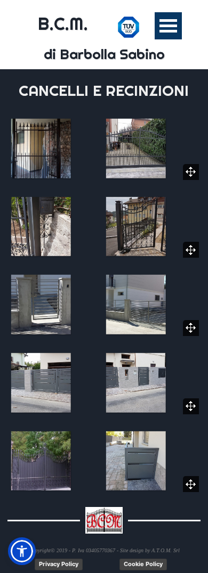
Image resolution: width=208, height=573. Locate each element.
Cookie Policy (143, 564)
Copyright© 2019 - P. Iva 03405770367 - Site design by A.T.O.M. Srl (104, 550)
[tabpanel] (104, 90)
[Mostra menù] (168, 25)
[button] (56, 148)
